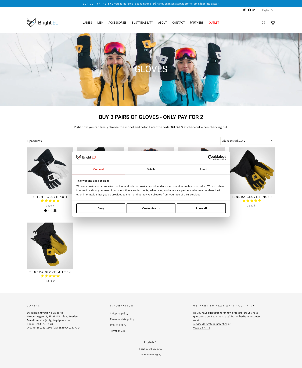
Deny (101, 208)
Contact (178, 22)
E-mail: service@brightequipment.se (48, 320)
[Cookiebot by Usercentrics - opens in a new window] (210, 157)
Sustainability (142, 22)
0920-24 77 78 (201, 327)
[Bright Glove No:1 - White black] (45, 210)
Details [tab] (151, 169)
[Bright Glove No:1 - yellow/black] (50, 210)
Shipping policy (119, 313)
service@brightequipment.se (210, 324)
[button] (50, 201)
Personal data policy (122, 319)
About (162, 22)
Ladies (87, 22)
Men (100, 22)
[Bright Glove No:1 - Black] (55, 210)
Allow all (201, 208)
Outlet (214, 22)
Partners (197, 22)
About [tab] (203, 169)
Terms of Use (117, 330)
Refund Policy (118, 325)
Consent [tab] (98, 169)
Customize (149, 208)
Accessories (118, 22)
